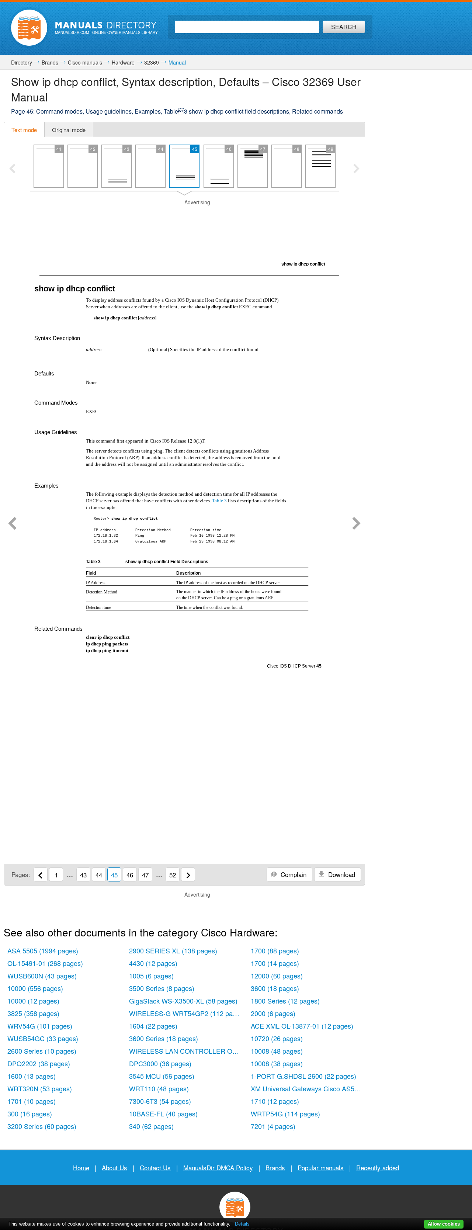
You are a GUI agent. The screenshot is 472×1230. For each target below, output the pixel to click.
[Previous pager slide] (12, 169)
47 (145, 874)
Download (340, 874)
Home (81, 1167)
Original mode (69, 130)
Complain (292, 874)
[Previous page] (12, 524)
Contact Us (155, 1167)
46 (129, 874)
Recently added (377, 1167)
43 (83, 874)
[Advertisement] (184, 215)
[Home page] (29, 27)
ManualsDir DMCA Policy (218, 1167)
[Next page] (356, 524)
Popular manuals (321, 1167)
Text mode (24, 130)
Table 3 (220, 500)
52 (172, 874)
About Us (114, 1167)
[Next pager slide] (356, 169)
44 (99, 874)
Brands (275, 1167)
